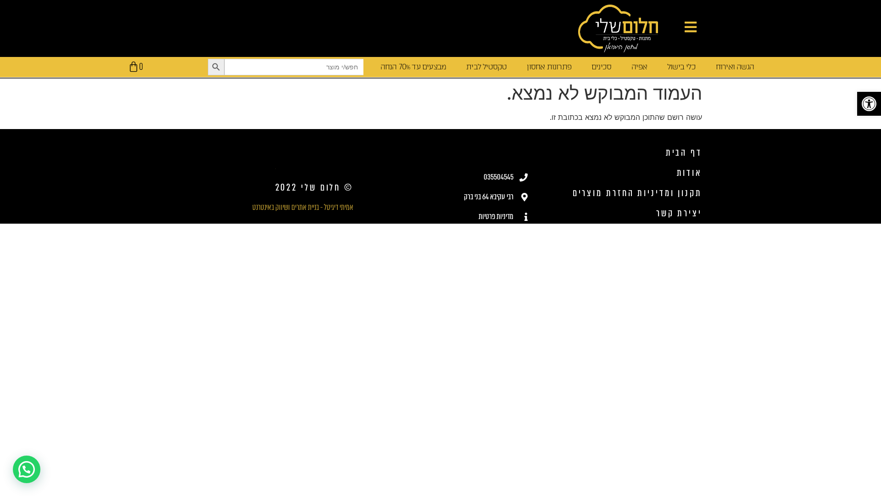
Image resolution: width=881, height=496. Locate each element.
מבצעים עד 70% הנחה (413, 66)
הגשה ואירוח (735, 66)
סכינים (601, 66)
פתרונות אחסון (549, 66)
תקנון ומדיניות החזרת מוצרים (637, 193)
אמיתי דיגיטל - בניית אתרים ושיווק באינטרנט (302, 207)
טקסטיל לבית (486, 66)
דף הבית (684, 152)
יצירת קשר (679, 213)
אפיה (639, 66)
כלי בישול (681, 66)
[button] (869, 104)
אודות (690, 173)
